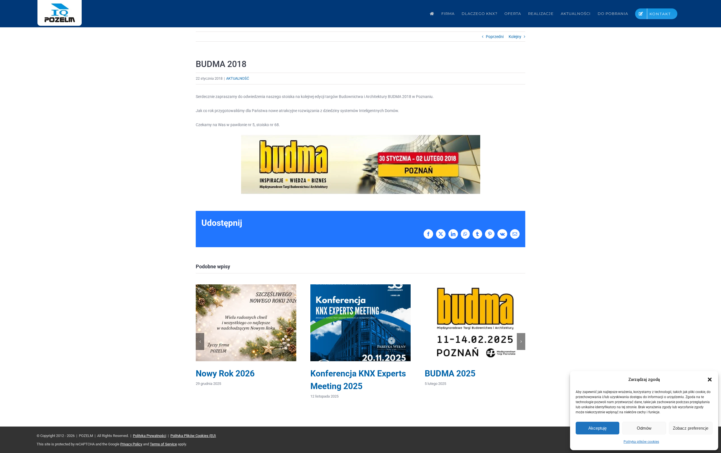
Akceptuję (597, 428)
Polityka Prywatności (149, 436)
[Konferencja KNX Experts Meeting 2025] (360, 286)
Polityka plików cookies (641, 442)
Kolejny (515, 36)
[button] (710, 379)
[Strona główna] (432, 13)
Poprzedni (495, 36)
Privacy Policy (131, 444)
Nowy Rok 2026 (225, 373)
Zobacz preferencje (690, 428)
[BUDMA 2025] (475, 286)
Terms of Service (163, 444)
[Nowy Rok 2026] (246, 286)
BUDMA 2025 (450, 373)
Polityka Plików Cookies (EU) (193, 436)
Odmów (644, 428)
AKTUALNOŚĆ (237, 78)
